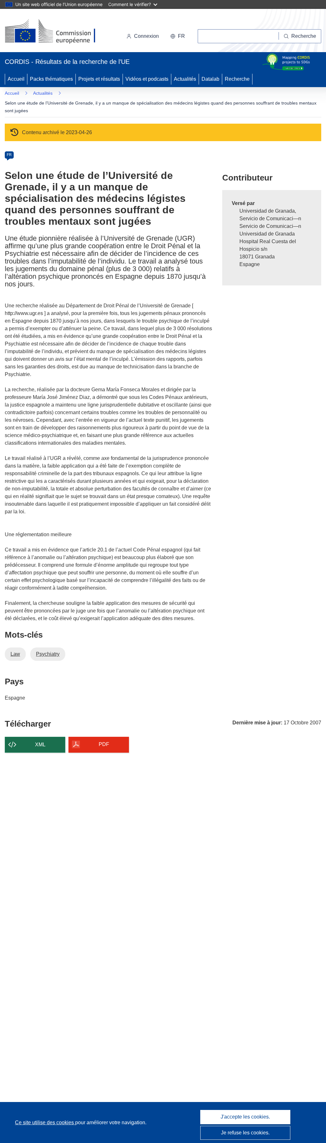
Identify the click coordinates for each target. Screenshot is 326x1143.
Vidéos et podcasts (146, 79)
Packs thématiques (51, 79)
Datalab (210, 79)
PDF (104, 744)
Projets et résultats (99, 79)
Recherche (237, 79)
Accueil (16, 79)
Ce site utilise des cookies (45, 1122)
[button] (177, 36)
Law (15, 654)
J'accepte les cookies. (245, 1116)
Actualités (185, 79)
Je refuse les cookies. (245, 1132)
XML (40, 744)
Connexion (146, 36)
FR (9, 155)
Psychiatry (48, 654)
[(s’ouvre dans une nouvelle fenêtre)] (56, 31)
